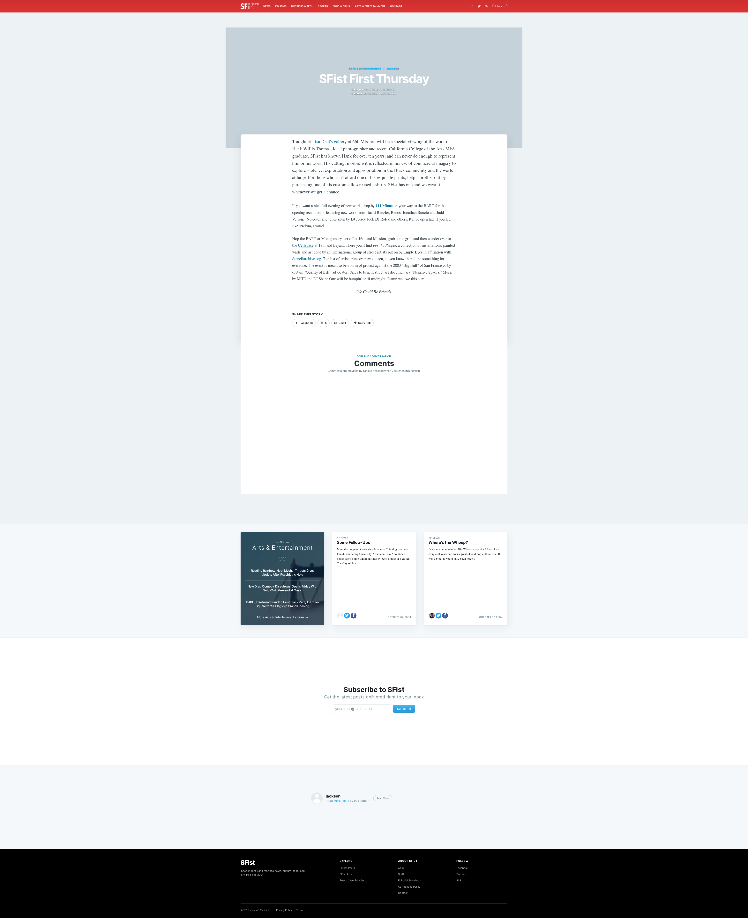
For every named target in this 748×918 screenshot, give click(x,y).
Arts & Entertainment (370, 6)
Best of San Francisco (353, 880)
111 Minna (384, 205)
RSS (458, 880)
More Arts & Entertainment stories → (282, 617)
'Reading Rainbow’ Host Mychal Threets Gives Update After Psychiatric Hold (283, 572)
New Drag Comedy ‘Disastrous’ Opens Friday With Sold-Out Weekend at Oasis (283, 588)
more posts (341, 801)
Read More (383, 798)
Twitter (460, 874)
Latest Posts (347, 867)
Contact (396, 6)
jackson (392, 68)
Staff (401, 874)
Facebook (462, 867)
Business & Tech (302, 6)
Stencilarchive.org (306, 258)
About (402, 867)
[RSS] (487, 6)
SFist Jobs (346, 874)
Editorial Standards (409, 880)
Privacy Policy (284, 910)
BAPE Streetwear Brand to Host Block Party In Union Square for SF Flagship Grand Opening (282, 604)
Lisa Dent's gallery (329, 141)
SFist (248, 862)
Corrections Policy (409, 886)
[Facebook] (472, 6)
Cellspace (306, 245)
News (267, 6)
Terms (299, 910)
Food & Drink (341, 6)
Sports (323, 6)
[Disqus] (374, 432)
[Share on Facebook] (353, 615)
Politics (281, 6)
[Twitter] (479, 6)
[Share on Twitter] (347, 615)
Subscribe (499, 6)
